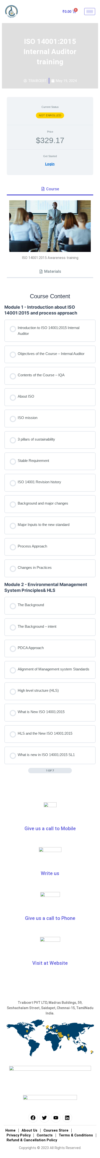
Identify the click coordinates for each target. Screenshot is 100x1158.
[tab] (50, 189)
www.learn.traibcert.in (50, 971)
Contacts (45, 1135)
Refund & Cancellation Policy (32, 1140)
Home (10, 1130)
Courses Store (55, 1130)
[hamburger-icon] (89, 11)
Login (50, 164)
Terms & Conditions (76, 1135)
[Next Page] (69, 770)
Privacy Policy (19, 1135)
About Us (29, 1130)
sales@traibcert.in (71, 882)
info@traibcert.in (28, 882)
